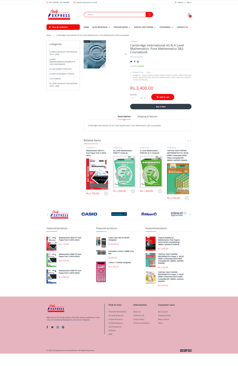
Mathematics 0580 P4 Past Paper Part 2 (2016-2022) (70, 271)
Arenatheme (72, 350)
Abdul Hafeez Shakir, (151, 75)
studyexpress (90, 148)
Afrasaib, (156, 77)
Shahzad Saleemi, (183, 77)
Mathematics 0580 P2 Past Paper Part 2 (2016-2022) (70, 255)
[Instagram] (58, 327)
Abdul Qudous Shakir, (169, 75)
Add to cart (164, 97)
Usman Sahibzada (140, 80)
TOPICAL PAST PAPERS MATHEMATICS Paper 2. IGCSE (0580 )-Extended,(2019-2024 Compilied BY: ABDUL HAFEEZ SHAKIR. (171, 258)
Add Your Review (136, 57)
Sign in (189, 2)
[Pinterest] (63, 327)
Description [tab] (124, 116)
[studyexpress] (58, 14)
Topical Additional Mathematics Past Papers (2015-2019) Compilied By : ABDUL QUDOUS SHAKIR (169, 241)
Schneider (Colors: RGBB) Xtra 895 (121, 252)
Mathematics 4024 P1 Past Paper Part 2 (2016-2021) (96, 153)
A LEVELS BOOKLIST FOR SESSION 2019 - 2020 (63, 53)
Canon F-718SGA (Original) (119, 262)
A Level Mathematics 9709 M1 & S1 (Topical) (149, 151)
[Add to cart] (106, 193)
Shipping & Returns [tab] (147, 116)
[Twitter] (131, 62)
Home (48, 35)
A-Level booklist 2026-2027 (61, 69)
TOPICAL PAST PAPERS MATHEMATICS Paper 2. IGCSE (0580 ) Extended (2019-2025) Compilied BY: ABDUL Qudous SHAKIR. (171, 276)
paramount (134, 41)
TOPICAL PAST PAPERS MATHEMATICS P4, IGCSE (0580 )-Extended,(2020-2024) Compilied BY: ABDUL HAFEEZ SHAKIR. (177, 155)
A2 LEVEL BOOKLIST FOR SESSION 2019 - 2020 (63, 84)
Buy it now (161, 106)
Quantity (133, 94)
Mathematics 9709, (168, 77)
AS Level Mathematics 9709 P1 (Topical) (122, 151)
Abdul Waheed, (145, 77)
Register (180, 2)
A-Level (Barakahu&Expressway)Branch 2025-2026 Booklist (62, 61)
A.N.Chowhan (55, 78)
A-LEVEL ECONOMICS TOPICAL (62, 74)
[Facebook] (134, 62)
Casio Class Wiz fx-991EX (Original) (118, 239)
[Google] (138, 62)
